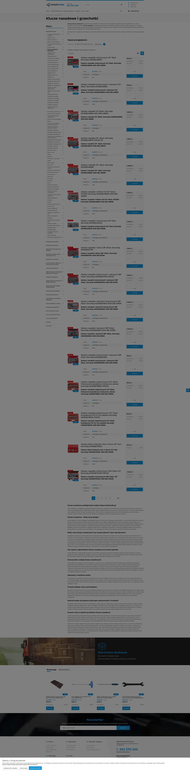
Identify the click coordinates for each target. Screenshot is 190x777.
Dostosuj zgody (23, 768)
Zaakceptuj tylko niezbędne (10, 768)
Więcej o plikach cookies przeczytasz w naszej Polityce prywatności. (20, 764)
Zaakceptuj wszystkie (35, 768)
